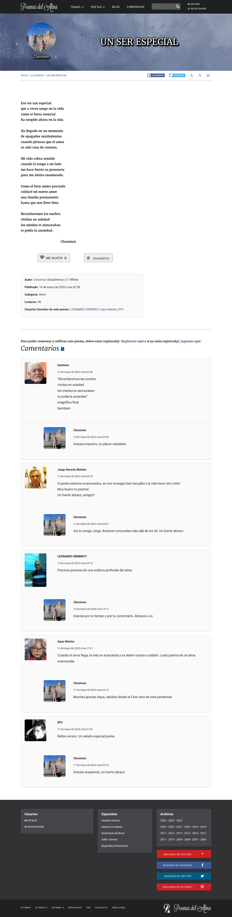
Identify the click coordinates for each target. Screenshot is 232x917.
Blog (116, 7)
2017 (163, 833)
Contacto (101, 907)
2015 (179, 833)
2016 (171, 833)
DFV (121, 309)
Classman (37, 75)
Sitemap (26, 907)
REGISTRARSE (198, 8)
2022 (171, 827)
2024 (179, 820)
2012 (203, 833)
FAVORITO (100, 258)
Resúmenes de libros (113, 833)
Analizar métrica (111, 820)
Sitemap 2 (41, 907)
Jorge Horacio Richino (71, 469)
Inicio (24, 75)
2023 (163, 827)
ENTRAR (195, 4)
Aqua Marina (108, 309)
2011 (163, 839)
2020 (187, 827)
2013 (195, 833)
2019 (195, 827)
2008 (187, 839)
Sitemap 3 (58, 907)
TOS (88, 907)
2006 (203, 839)
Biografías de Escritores (115, 846)
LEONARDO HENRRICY (84, 309)
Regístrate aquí (132, 341)
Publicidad (118, 907)
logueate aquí (190, 341)
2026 (163, 820)
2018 (203, 827)
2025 (171, 820)
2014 (187, 833)
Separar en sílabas (112, 827)
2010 (171, 839)
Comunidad (135, 7)
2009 (179, 839)
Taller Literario (109, 839)
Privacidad (75, 907)
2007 (195, 839)
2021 (179, 827)
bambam (63, 365)
